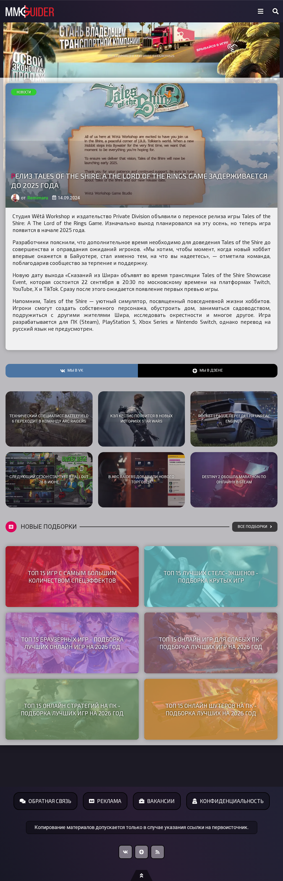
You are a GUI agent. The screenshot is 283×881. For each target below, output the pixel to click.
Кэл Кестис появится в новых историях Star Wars (141, 419)
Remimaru (37, 197)
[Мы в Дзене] (141, 852)
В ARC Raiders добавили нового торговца (141, 479)
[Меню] (260, 11)
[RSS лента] (157, 852)
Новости (24, 92)
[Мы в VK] (125, 852)
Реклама (109, 801)
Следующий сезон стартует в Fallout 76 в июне (48, 479)
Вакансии (161, 801)
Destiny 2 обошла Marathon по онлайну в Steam (234, 479)
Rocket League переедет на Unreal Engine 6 (234, 419)
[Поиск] (275, 11)
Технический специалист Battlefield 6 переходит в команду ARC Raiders (48, 419)
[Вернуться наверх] (141, 875)
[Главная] (30, 11)
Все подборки (252, 526)
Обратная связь (49, 801)
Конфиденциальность (232, 801)
